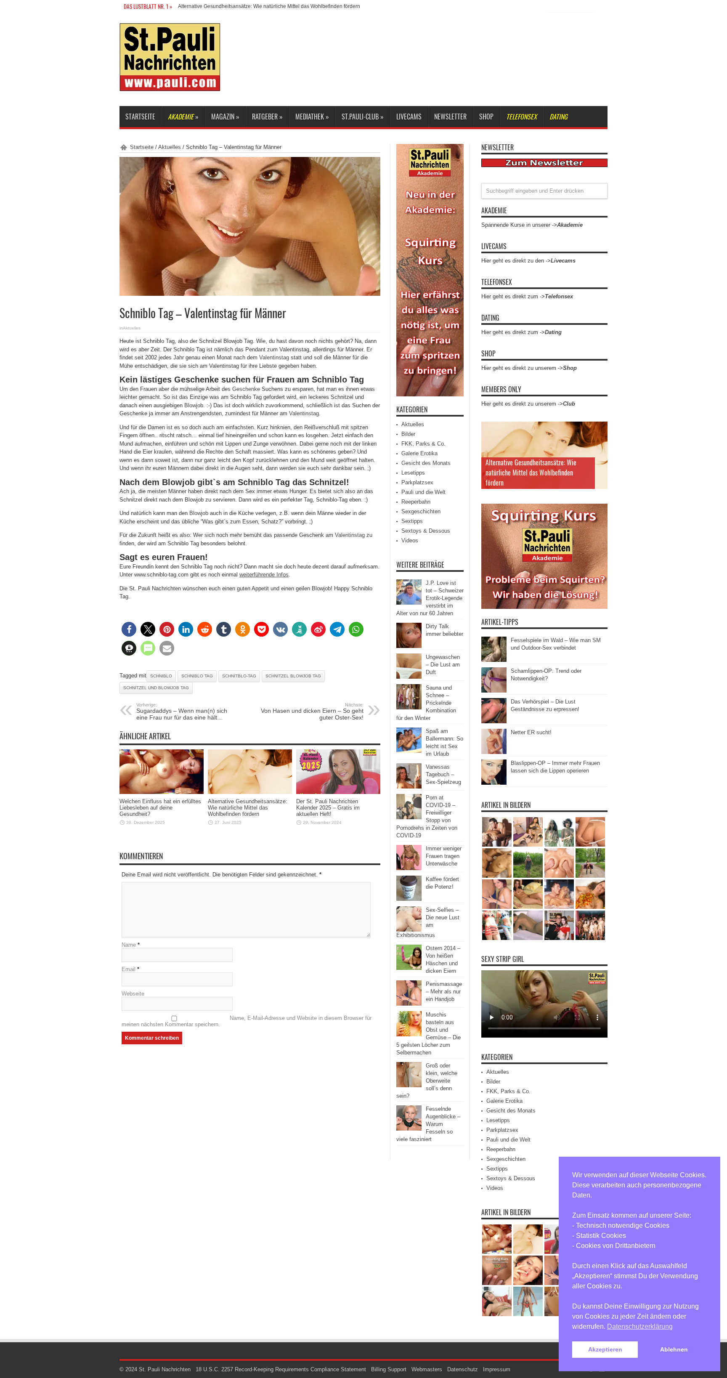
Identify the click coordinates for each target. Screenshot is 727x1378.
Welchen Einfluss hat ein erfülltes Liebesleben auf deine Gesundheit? (160, 807)
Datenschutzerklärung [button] (640, 1326)
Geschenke (246, 389)
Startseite (140, 117)
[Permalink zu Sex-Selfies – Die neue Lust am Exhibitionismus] (409, 930)
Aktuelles (169, 147)
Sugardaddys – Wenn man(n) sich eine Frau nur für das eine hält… (181, 711)
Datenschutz (462, 1369)
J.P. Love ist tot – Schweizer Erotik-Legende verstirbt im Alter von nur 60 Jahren (430, 598)
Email (128, 969)
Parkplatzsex (417, 482)
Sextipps (412, 521)
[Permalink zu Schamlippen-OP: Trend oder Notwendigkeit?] (494, 691)
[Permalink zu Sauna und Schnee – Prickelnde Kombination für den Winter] (409, 707)
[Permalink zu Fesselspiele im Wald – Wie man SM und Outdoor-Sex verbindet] (494, 660)
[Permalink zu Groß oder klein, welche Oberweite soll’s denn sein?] (409, 1085)
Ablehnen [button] (674, 1349)
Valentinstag (274, 357)
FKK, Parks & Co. (423, 444)
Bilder (408, 434)
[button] (129, 629)
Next (599, 443)
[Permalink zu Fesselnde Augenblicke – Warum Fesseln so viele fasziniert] (409, 1129)
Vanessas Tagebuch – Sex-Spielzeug (443, 774)
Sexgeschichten (420, 511)
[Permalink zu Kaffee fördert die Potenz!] (409, 899)
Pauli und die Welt (423, 492)
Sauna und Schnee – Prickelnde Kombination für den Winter (426, 703)
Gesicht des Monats (426, 463)
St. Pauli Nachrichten (165, 1369)
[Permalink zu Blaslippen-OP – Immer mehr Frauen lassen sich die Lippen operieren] (494, 783)
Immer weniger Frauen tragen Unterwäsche (444, 856)
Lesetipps (413, 473)
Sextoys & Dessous (425, 531)
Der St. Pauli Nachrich (203, 6)
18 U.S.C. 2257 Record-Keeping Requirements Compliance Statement (281, 1369)
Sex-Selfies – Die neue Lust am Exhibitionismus (427, 922)
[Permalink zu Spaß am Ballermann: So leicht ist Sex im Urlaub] (409, 751)
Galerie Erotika (419, 453)
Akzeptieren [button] (605, 1349)
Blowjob (193, 405)
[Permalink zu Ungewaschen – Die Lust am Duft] (409, 677)
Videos (409, 540)
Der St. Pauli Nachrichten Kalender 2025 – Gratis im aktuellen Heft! (328, 807)
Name (129, 945)
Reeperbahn (415, 502)
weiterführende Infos (264, 574)
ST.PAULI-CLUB (363, 117)
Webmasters (426, 1369)
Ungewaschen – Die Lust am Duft (443, 664)
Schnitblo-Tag (239, 676)
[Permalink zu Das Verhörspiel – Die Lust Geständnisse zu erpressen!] (494, 721)
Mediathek (312, 117)
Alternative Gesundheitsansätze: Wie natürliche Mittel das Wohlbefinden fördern (247, 807)
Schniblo (161, 676)
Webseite (133, 993)
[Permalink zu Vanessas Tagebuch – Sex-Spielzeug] (409, 786)
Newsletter (450, 117)
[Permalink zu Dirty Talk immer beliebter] (409, 646)
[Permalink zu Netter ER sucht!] (494, 752)
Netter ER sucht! (531, 732)
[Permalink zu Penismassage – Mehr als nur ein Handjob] (409, 1004)
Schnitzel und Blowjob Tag (156, 687)
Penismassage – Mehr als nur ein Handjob (444, 991)
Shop (486, 117)
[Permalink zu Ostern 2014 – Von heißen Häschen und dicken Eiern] (409, 968)
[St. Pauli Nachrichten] (169, 85)
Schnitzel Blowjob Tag (293, 676)
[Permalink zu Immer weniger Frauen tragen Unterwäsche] (409, 868)
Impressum (496, 1369)
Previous (599, 430)
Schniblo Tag (197, 676)
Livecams (409, 117)
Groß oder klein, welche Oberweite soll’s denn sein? (426, 1080)
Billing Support (388, 1369)
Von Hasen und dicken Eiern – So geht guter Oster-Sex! (312, 711)
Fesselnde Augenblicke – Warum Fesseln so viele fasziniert (428, 1124)
